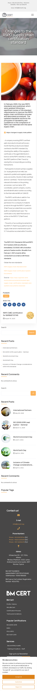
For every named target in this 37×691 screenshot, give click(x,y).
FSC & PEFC (10, 631)
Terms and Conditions (14, 614)
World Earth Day (8, 360)
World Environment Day (10, 356)
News (6, 296)
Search (3, 327)
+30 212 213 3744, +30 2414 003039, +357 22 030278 (18, 4)
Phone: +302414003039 (17, 540)
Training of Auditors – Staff (16, 649)
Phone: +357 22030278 (16, 542)
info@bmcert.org (18, 8)
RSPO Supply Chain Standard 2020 (15, 267)
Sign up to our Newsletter (18, 654)
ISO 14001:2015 (11, 635)
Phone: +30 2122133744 (17, 537)
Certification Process (14, 611)
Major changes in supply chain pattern (19, 132)
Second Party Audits (14, 646)
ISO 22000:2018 (12, 625)
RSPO (8, 628)
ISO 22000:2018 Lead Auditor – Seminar (16, 352)
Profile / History (12, 604)
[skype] (23, 304)
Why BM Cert (11, 607)
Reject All (19, 687)
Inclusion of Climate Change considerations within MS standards (17, 365)
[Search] (33, 393)
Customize (18, 682)
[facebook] (5, 304)
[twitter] (9, 304)
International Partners (10, 348)
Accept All (18, 677)
